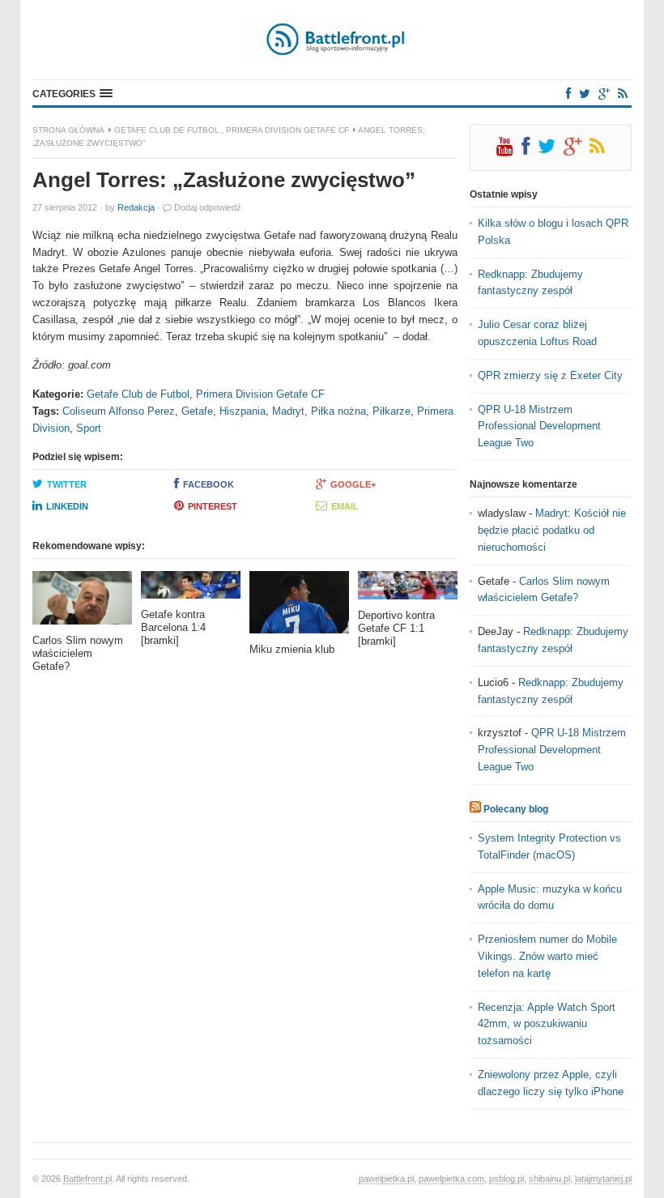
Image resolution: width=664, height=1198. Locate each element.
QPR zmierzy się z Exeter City (550, 375)
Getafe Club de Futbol (166, 130)
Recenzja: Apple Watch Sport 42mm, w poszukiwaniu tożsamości (546, 1024)
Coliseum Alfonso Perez (118, 411)
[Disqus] (245, 908)
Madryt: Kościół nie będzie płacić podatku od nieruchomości (552, 530)
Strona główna (68, 130)
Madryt (288, 411)
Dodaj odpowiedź (207, 207)
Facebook (208, 484)
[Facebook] (568, 93)
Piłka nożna (338, 411)
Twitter (67, 484)
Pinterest (212, 506)
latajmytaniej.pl (603, 1178)
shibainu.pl (549, 1178)
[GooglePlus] (604, 93)
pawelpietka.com (451, 1178)
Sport (88, 428)
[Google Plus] (577, 150)
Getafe (197, 411)
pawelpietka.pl (386, 1178)
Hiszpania (242, 411)
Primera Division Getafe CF (287, 130)
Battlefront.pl (87, 1178)
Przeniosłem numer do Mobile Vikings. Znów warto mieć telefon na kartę (547, 956)
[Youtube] (508, 150)
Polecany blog (515, 809)
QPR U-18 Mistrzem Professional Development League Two (539, 426)
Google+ (353, 484)
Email (345, 506)
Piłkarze (391, 411)
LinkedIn (67, 506)
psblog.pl (506, 1178)
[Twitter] (584, 93)
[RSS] (623, 93)
